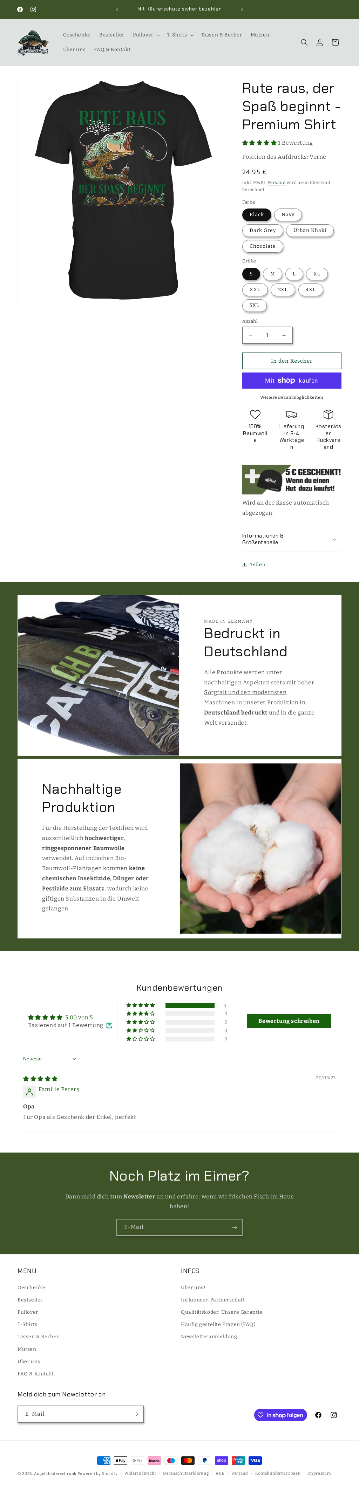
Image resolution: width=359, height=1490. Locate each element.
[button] (146, 35)
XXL (255, 290)
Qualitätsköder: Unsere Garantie (222, 1312)
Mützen (27, 1349)
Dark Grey (263, 230)
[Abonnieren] (234, 1227)
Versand (276, 182)
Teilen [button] (258, 565)
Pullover (28, 1312)
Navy (288, 215)
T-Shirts (28, 1324)
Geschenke (31, 1288)
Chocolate (263, 246)
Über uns (29, 1362)
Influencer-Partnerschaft (213, 1300)
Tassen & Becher (38, 1337)
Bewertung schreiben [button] (288, 1021)
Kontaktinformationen (278, 1473)
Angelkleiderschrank (55, 1473)
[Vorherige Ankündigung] (117, 9)
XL (316, 274)
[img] (40, 1078)
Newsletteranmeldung (209, 1337)
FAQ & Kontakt (36, 1374)
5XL (254, 305)
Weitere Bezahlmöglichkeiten (292, 397)
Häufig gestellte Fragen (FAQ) (218, 1324)
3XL (283, 290)
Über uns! (193, 1288)
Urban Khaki (309, 230)
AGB (220, 1473)
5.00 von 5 (79, 1017)
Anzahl (250, 321)
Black (257, 215)
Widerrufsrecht (140, 1473)
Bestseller (30, 1300)
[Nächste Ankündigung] (242, 9)
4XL (311, 290)
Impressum (319, 1473)
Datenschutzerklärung (186, 1473)
